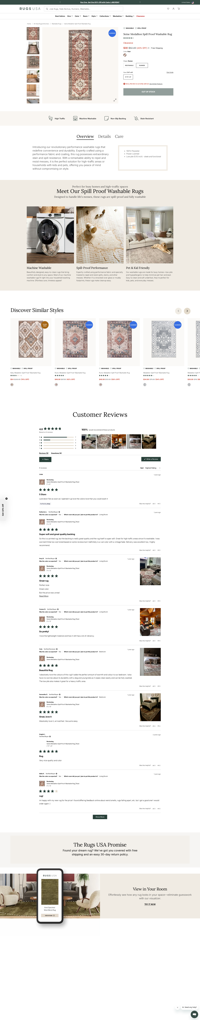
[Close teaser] (6, 498)
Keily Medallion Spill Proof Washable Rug (25, 373)
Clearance (140, 16)
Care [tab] (119, 136)
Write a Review (153, 459)
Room (85, 16)
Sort (142, 468)
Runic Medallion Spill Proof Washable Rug (70, 373)
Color (77, 16)
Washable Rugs (56, 24)
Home (29, 24)
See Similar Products (155, 84)
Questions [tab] (56, 453)
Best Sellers (60, 16)
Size (69, 16)
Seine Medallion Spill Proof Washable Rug (77, 24)
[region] (119, 441)
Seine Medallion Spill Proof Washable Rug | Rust (63, 483)
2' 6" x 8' (128, 77)
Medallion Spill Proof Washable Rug (156, 373)
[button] (128, 37)
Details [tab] (104, 136)
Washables (117, 16)
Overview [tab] (85, 136)
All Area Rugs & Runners (41, 24)
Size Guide (170, 72)
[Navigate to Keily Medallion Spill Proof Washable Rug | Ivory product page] (30, 339)
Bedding (129, 16)
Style (94, 16)
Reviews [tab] (43, 453)
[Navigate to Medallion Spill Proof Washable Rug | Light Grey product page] (163, 339)
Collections (104, 16)
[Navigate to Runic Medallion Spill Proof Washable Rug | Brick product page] (75, 339)
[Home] (30, 9)
